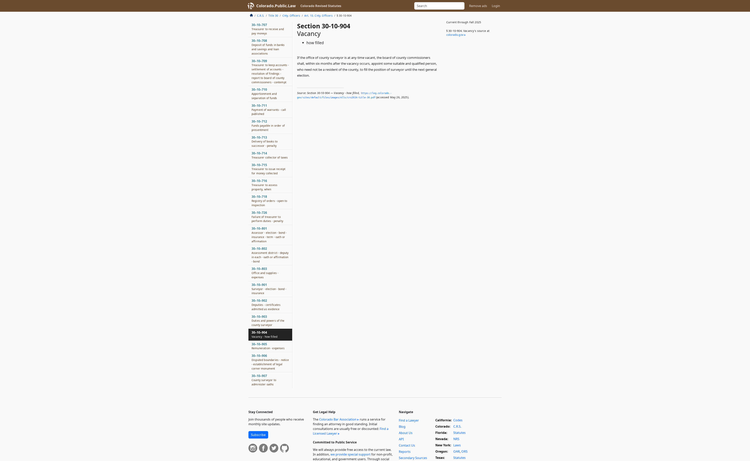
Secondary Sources (413, 458)
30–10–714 (270, 155)
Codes (457, 420)
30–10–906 (270, 362)
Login (496, 6)
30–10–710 (264, 93)
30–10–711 (269, 109)
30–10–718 (269, 200)
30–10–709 (270, 71)
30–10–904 (264, 334)
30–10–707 (268, 29)
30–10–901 (269, 289)
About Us (405, 433)
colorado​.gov (454, 35)
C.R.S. (260, 15)
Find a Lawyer (409, 420)
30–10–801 (269, 234)
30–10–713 (265, 141)
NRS (456, 439)
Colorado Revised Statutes (320, 6)
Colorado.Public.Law (276, 5)
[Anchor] (311, 75)
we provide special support (350, 454)
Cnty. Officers (291, 15)
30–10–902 (266, 304)
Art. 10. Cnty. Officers (318, 15)
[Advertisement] (472, 104)
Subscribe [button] (258, 435)
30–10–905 (268, 346)
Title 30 (273, 15)
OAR (456, 451)
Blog (402, 426)
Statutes (459, 433)
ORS (464, 451)
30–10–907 (264, 380)
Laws (457, 445)
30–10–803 (265, 273)
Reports (405, 451)
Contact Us (407, 445)
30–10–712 (268, 125)
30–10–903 (268, 320)
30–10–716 (264, 185)
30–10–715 (268, 169)
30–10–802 (270, 254)
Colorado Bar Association (337, 419)
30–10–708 (268, 46)
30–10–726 (267, 216)
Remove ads (478, 6)
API (401, 439)
